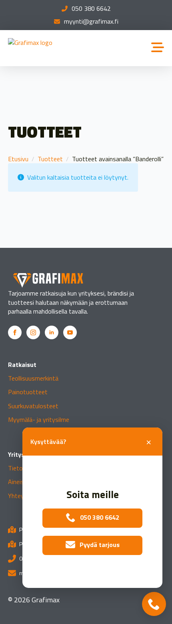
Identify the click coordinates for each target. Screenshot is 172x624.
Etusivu (18, 159)
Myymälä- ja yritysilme (38, 419)
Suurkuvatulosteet (33, 405)
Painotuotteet (28, 391)
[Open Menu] (157, 48)
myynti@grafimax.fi (91, 21)
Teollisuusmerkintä (33, 378)
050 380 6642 (91, 8)
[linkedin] (51, 332)
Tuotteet (50, 159)
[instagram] (33, 332)
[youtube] (70, 332)
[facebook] (15, 332)
